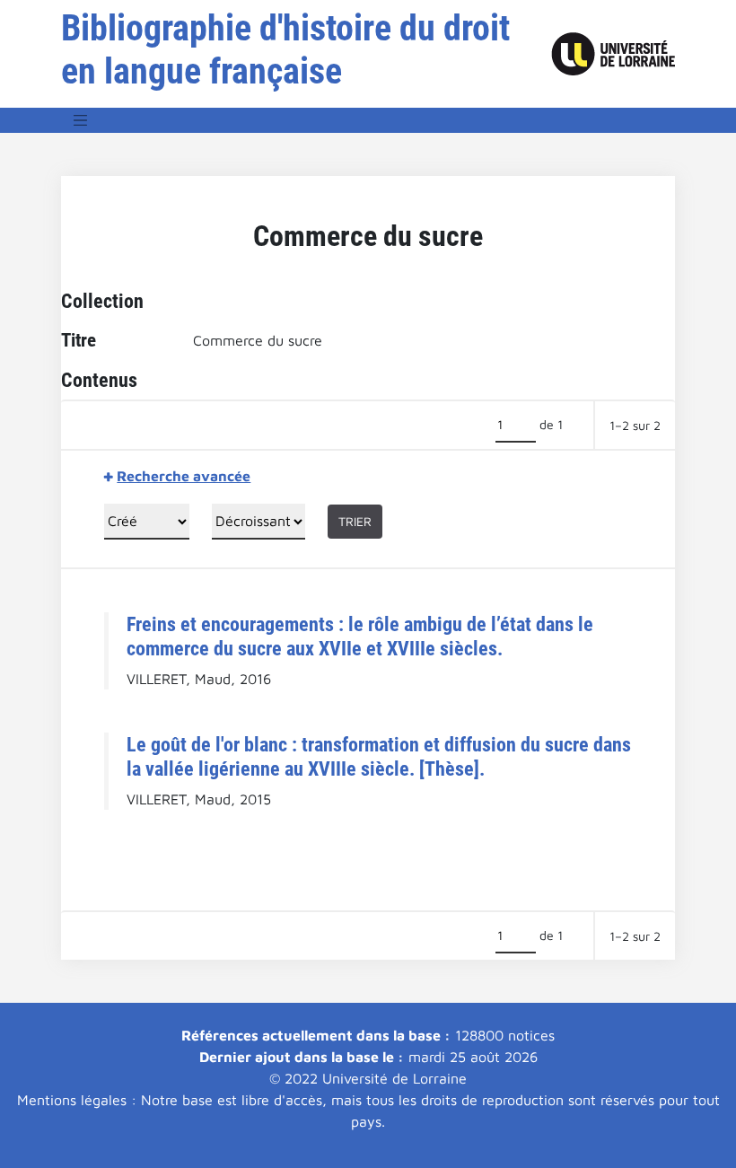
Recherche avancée (183, 476)
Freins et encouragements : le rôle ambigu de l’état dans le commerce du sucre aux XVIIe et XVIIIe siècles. (360, 636)
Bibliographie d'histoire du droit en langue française (285, 49)
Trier (355, 521)
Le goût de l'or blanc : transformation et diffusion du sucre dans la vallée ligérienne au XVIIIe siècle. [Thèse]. (379, 756)
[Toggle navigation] (81, 120)
